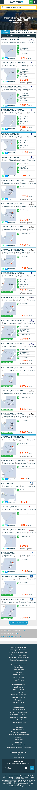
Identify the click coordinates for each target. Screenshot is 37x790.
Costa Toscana (18, 680)
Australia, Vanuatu (10, 507)
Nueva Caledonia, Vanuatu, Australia (14, 87)
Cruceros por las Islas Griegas (18, 652)
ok (32, 768)
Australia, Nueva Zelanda (12, 180)
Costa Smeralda (18, 670)
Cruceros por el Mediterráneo (18, 650)
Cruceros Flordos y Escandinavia (18, 657)
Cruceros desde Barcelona (18, 715)
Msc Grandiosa (18, 667)
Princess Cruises (18, 702)
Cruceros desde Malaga (18, 709)
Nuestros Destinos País (16, 630)
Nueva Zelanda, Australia (12, 110)
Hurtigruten (18, 700)
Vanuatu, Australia (10, 40)
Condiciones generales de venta (18, 735)
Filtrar (11, 36)
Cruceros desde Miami (18, 722)
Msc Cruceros (18, 687)
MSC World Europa (19, 675)
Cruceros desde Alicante (18, 717)
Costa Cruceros (18, 689)
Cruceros (4, 630)
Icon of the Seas (18, 677)
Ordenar (28, 36)
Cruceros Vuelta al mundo (18, 660)
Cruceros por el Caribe (18, 655)
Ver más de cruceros (18, 623)
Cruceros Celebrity (18, 697)
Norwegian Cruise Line (18, 695)
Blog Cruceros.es (18, 757)
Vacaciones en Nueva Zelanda (14, 576)
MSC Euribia (18, 672)
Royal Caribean (18, 692)
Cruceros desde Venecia (18, 720)
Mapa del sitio (18, 740)
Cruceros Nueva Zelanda (9, 633)
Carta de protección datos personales (18, 747)
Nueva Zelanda (7, 483)
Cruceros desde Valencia (18, 712)
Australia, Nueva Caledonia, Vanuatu (14, 63)
